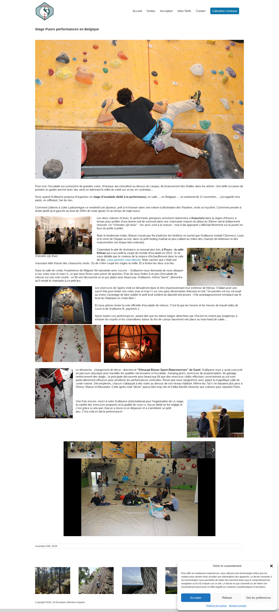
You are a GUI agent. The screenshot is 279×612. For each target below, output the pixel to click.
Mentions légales (238, 605)
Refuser (227, 597)
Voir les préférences (258, 597)
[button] (271, 566)
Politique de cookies (216, 605)
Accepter (195, 597)
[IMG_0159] (188, 450)
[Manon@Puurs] (119, 450)
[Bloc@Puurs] (85, 449)
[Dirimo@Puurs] (154, 450)
